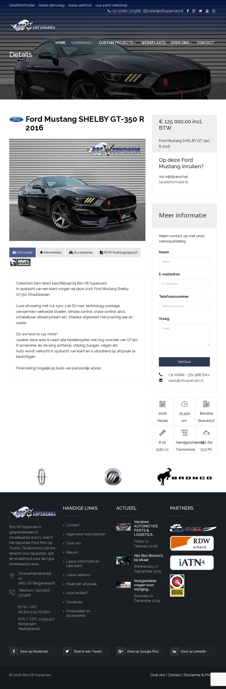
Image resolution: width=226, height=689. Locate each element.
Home (61, 43)
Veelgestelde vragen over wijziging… (145, 585)
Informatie (24, 252)
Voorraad (81, 43)
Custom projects (116, 43)
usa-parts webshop (111, 5)
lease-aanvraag (51, 5)
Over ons (180, 43)
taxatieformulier (22, 5)
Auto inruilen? (77, 593)
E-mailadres (169, 274)
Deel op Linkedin (193, 651)
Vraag (164, 319)
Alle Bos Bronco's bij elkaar (148, 557)
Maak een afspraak (81, 584)
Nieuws (72, 552)
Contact (205, 43)
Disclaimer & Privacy (200, 675)
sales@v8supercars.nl (165, 11)
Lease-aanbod (78, 575)
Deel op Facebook (34, 651)
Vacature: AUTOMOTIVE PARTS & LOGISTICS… (146, 528)
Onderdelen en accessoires (78, 613)
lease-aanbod (80, 5)
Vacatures (74, 602)
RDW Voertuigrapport (120, 252)
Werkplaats (153, 43)
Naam (164, 252)
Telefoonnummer (174, 296)
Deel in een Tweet (88, 651)
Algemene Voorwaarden (85, 534)
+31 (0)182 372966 (126, 11)
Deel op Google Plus (142, 651)
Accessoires (82, 252)
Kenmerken (52, 252)
